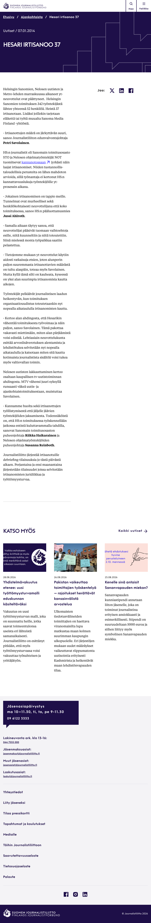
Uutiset (8, 31)
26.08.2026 (60, 577)
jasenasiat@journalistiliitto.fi (20, 765)
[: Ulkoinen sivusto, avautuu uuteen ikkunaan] (112, 90)
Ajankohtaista (32, 17)
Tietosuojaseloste (16, 866)
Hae (131, 9)
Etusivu (8, 17)
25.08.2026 (111, 577)
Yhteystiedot (13, 792)
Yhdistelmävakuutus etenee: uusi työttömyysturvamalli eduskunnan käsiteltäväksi (21, 593)
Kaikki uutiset (130, 531)
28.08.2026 (9, 577)
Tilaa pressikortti (16, 813)
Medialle (10, 834)
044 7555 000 (11, 742)
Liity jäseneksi (14, 803)
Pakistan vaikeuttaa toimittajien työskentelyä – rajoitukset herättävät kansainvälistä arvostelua (75, 593)
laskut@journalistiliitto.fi (17, 776)
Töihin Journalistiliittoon (22, 845)
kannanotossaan (34, 162)
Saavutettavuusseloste (20, 856)
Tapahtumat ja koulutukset (24, 824)
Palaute (9, 877)
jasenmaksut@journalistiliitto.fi (21, 754)
